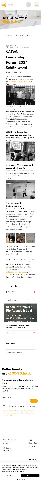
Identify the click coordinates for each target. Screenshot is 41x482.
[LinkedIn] (33, 460)
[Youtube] (30, 460)
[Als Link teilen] (21, 286)
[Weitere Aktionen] (34, 46)
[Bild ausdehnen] (10, 238)
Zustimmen (30, 476)
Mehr (29, 35)
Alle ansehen (31, 300)
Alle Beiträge (8, 35)
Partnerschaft (20, 35)
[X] (36, 460)
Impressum (32, 446)
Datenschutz (33, 443)
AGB (30, 440)
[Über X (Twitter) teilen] (11, 286)
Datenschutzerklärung (18, 471)
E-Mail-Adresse (8, 397)
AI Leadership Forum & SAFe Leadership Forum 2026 (17, 326)
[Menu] (36, 4)
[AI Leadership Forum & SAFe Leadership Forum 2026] (20, 313)
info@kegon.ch (7, 448)
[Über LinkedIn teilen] (16, 286)
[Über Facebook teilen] (7, 286)
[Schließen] (38, 465)
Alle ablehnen (11, 476)
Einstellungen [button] (20, 479)
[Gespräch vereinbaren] (28, 4)
